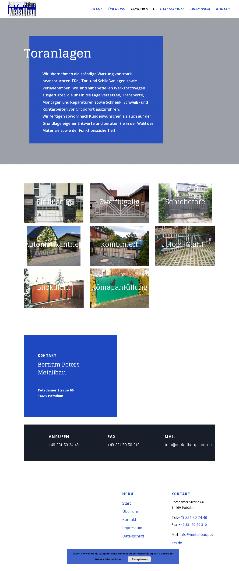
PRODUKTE (140, 9)
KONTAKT (224, 9)
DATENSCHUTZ (172, 9)
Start (126, 503)
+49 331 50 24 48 (64, 445)
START (96, 9)
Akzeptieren (139, 559)
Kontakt (129, 519)
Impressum (132, 527)
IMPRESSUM (200, 9)
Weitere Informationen (108, 559)
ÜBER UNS (116, 9)
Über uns (130, 511)
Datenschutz (133, 536)
